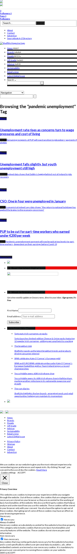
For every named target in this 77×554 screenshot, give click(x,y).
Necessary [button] (5, 516)
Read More (41, 470)
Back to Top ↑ (6, 257)
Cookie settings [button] (8, 472)
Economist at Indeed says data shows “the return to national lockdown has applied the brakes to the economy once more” (38, 208)
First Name (12, 310)
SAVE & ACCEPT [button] (7, 552)
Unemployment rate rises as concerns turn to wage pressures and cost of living (37, 132)
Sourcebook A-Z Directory (19, 38)
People (10, 56)
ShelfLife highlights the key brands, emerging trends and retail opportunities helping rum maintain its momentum (43, 394)
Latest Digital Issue (16, 76)
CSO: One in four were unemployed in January (33, 201)
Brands (10, 52)
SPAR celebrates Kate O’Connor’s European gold (37, 358)
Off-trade (11, 60)
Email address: (14, 316)
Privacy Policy (13, 441)
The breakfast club (23, 346)
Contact (11, 33)
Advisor (11, 64)
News (10, 48)
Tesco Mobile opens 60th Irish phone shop (34, 373)
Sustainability (13, 68)
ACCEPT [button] (22, 472)
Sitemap (11, 444)
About (10, 30)
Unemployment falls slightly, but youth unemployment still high (28, 166)
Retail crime (13, 72)
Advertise (12, 35)
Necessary (9, 519)
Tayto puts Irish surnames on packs (30, 333)
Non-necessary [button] (7, 535)
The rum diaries (22, 388)
